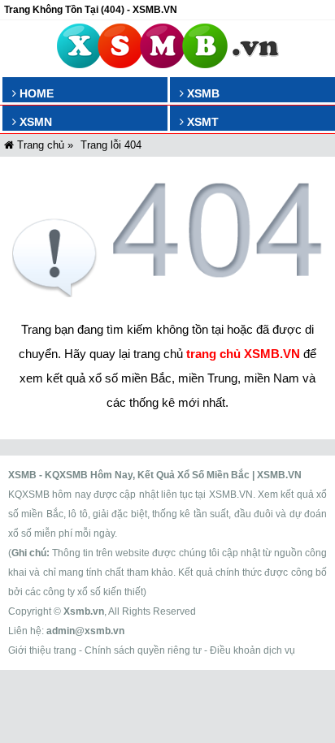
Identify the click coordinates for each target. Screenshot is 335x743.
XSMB (202, 93)
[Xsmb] (168, 48)
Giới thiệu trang (42, 650)
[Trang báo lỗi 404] (167, 293)
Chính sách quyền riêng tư (143, 650)
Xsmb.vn (83, 611)
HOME (35, 93)
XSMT (201, 121)
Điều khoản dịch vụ (252, 650)
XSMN (34, 121)
